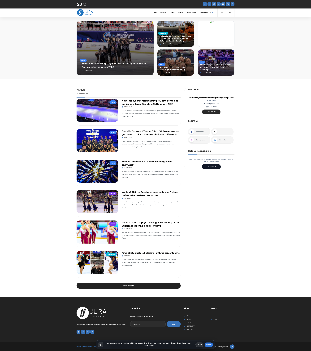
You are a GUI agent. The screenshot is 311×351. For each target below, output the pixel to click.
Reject (199, 345)
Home (189, 316)
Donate (213, 166)
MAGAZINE (163, 33)
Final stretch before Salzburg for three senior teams (151, 252)
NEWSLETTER (191, 13)
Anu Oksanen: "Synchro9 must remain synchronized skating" (172, 68)
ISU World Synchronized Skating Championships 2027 (211, 98)
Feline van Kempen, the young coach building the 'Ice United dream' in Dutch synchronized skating (175, 38)
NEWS (154, 13)
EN (223, 4)
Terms (216, 316)
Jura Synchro (205, 13)
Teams (172, 13)
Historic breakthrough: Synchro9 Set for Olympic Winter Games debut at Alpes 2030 (114, 65)
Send (173, 324)
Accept (208, 345)
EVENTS (180, 13)
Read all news (128, 286)
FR (228, 4)
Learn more (149, 345)
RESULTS (163, 13)
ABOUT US (190, 329)
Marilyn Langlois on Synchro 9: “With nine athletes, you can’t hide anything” (215, 67)
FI (232, 4)
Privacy (216, 319)
